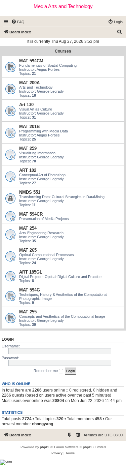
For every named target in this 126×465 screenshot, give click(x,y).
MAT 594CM (31, 60)
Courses (63, 51)
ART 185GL (30, 272)
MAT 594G (29, 289)
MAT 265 (28, 250)
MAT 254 (28, 228)
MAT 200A (29, 82)
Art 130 (26, 104)
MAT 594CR (31, 214)
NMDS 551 (29, 192)
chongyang (42, 424)
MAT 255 (28, 311)
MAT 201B (29, 126)
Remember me (46, 371)
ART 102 (27, 170)
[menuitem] (18, 22)
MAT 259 (28, 148)
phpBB (45, 447)
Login (8, 339)
